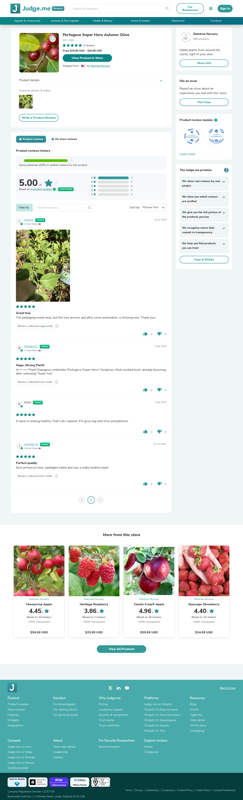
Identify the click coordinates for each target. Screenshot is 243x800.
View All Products (122, 649)
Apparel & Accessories (27, 21)
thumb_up (145, 333)
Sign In (225, 8)
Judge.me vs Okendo (21, 757)
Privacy (139, 790)
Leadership (60, 752)
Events (194, 709)
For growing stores (65, 715)
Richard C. (31, 346)
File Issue (204, 102)
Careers (58, 757)
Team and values (64, 747)
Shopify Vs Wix (154, 731)
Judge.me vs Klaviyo (21, 763)
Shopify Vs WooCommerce (162, 715)
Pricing (103, 704)
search (167, 8)
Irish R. (29, 220)
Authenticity (152, 790)
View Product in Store (87, 58)
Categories (151, 752)
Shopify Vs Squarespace (160, 720)
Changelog (197, 731)
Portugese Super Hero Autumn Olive (96, 35)
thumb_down (159, 333)
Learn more (187, 154)
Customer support (111, 709)
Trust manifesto (109, 725)
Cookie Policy (203, 790)
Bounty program (109, 747)
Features (13, 715)
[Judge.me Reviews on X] (110, 688)
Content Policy (185, 790)
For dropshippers (64, 704)
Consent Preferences (224, 790)
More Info (204, 63)
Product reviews (18, 704)
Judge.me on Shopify (158, 704)
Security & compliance (113, 715)
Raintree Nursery (100, 66)
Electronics (178, 21)
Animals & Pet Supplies (65, 21)
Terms (128, 790)
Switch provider (18, 768)
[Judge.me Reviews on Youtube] (127, 688)
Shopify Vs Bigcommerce (161, 709)
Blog (193, 704)
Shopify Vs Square (156, 725)
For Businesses (190, 8)
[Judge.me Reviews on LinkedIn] (118, 688)
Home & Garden (140, 21)
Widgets (13, 720)
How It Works (204, 260)
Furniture (216, 21)
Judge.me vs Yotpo (20, 752)
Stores (148, 747)
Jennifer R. (31, 444)
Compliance (167, 790)
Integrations (15, 725)
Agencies (196, 715)
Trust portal (106, 720)
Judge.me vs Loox (19, 747)
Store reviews (17, 709)
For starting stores (65, 709)
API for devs (198, 725)
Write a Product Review (39, 118)
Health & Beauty (102, 21)
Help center (197, 720)
